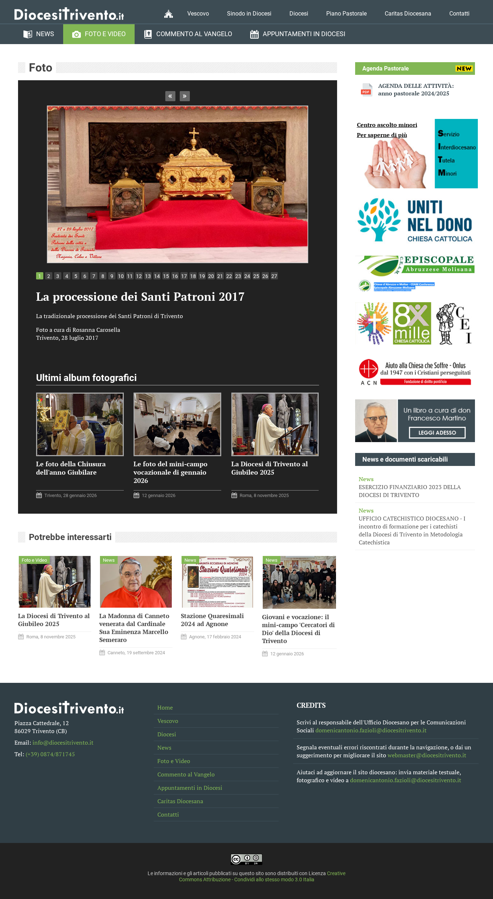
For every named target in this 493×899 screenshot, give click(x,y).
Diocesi (298, 13)
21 (220, 276)
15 (166, 276)
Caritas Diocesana (408, 13)
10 (121, 276)
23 (238, 276)
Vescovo (198, 13)
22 (229, 276)
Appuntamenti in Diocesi (304, 34)
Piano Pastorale (346, 13)
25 (256, 276)
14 (157, 276)
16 (175, 276)
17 (184, 276)
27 (274, 276)
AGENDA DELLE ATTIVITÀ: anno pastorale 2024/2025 (416, 89)
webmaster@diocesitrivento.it (427, 755)
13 (148, 276)
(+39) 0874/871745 (50, 754)
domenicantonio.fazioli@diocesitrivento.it (371, 730)
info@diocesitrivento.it (62, 742)
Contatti (459, 13)
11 (130, 276)
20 (211, 276)
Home (165, 707)
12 (139, 276)
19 (202, 276)
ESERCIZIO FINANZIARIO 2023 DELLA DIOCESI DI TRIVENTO (410, 487)
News (45, 34)
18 (193, 276)
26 (265, 276)
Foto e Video (105, 34)
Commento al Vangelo (194, 34)
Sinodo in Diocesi (249, 13)
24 (247, 276)
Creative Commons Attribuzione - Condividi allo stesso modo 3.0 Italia (262, 876)
